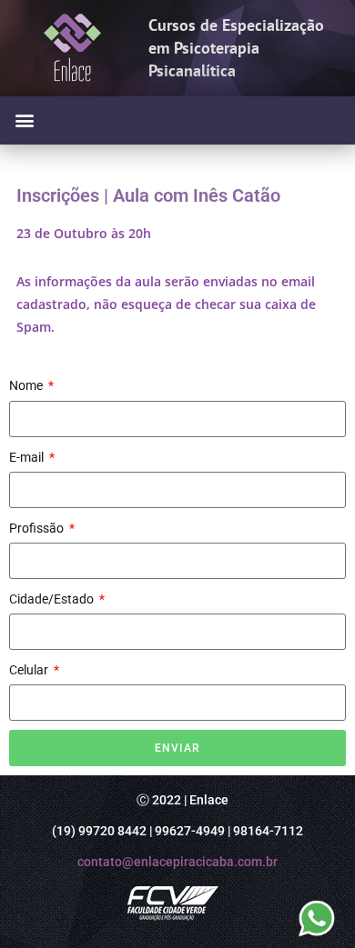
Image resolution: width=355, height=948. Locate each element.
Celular (30, 670)
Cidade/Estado (52, 599)
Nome (27, 385)
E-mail (27, 457)
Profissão (37, 528)
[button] (24, 120)
